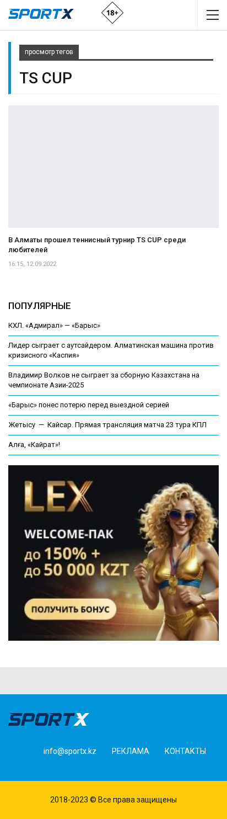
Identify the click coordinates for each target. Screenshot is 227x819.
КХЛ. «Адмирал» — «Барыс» (54, 325)
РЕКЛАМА (130, 751)
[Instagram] (39, 770)
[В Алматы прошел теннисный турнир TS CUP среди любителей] (113, 166)
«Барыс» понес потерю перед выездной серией (88, 405)
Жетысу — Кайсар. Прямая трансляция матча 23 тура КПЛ (107, 425)
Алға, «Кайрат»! (34, 444)
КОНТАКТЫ (185, 751)
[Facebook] (22, 770)
